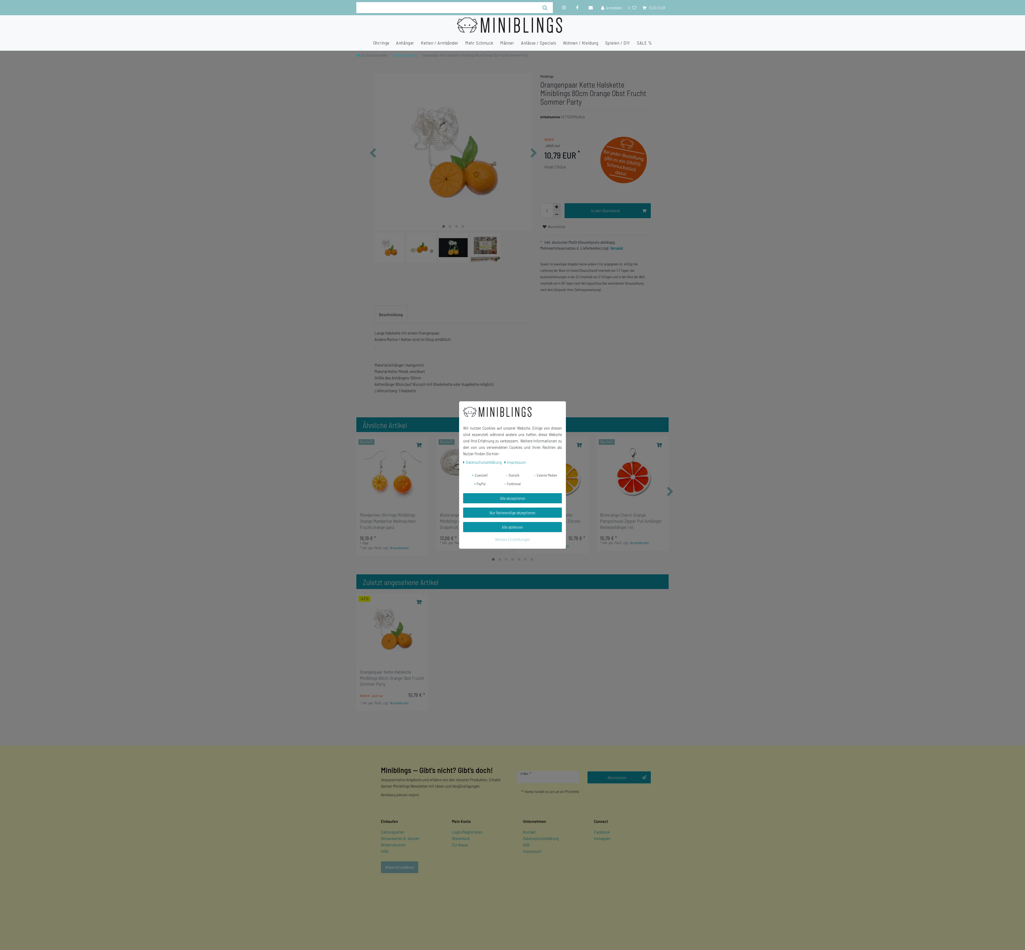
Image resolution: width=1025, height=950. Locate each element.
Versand (616, 248)
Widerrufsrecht (393, 844)
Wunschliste (556, 226)
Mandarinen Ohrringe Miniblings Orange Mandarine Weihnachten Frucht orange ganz (388, 521)
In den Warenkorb (605, 210)
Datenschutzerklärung (541, 838)
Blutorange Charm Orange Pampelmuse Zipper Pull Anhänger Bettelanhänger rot (631, 521)
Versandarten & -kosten (400, 838)
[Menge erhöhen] (557, 207)
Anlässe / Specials (538, 43)
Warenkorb (461, 838)
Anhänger (405, 43)
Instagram (602, 838)
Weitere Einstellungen (512, 539)
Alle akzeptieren (512, 498)
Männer (507, 43)
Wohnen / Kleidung (580, 43)
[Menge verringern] (557, 214)
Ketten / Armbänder (440, 43)
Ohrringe (381, 43)
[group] (392, 472)
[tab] (390, 314)
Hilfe (384, 851)
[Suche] (545, 7)
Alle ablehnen (512, 526)
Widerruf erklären (399, 867)
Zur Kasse (460, 844)
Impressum (532, 851)
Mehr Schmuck (479, 43)
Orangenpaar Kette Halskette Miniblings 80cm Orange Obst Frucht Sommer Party (392, 678)
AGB (526, 844)
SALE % (644, 43)
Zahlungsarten (392, 831)
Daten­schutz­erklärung (484, 462)
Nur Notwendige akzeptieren (512, 512)
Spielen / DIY (617, 43)
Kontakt (529, 831)
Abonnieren (617, 777)
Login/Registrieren (467, 831)
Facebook (602, 831)
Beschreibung (391, 314)
